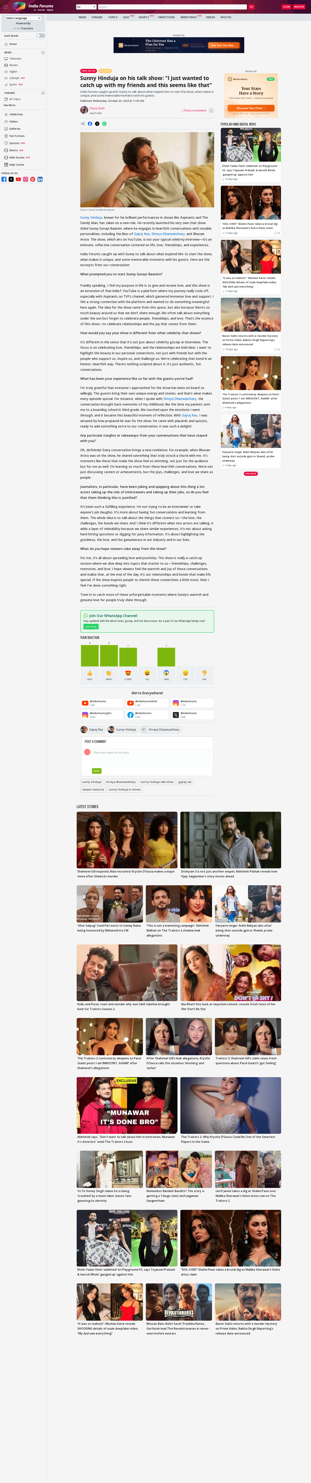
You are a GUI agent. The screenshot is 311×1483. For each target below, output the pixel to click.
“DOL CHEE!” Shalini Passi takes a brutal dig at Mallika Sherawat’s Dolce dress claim (250, 226)
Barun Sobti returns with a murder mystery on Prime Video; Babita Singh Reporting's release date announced (250, 340)
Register (299, 6)
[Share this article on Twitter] (97, 123)
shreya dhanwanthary (121, 782)
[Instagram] (25, 179)
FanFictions (166, 17)
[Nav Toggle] (5, 7)
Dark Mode (11, 35)
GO (251, 6)
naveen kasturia (93, 789)
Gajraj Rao (142, 234)
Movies (13, 65)
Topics (112, 17)
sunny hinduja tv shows (125, 789)
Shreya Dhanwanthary (168, 234)
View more (250, 473)
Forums (9, 93)
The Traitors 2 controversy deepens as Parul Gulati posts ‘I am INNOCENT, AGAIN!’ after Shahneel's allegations (250, 399)
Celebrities (16, 114)
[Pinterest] (32, 179)
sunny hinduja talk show (156, 782)
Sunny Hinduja (91, 217)
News (8, 52)
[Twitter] (11, 179)
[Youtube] (18, 179)
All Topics (15, 99)
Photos (226, 17)
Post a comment (195, 110)
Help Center (16, 165)
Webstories (189, 17)
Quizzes (14, 143)
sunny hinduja (91, 782)
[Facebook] (3, 179)
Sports (13, 84)
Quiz (126, 17)
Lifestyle (14, 78)
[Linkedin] (39, 179)
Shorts (13, 150)
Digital (13, 71)
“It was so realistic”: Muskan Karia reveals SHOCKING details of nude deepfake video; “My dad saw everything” (249, 282)
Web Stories (16, 157)
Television (15, 58)
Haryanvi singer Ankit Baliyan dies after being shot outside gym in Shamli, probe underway (248, 456)
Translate (26, 28)
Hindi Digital (89, 70)
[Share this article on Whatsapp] (104, 123)
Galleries (14, 129)
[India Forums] (33, 7)
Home (13, 44)
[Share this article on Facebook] (90, 123)
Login (286, 6)
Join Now (91, 626)
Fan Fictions (16, 136)
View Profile (96, 113)
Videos (13, 121)
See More (9, 105)
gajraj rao (185, 782)
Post (96, 771)
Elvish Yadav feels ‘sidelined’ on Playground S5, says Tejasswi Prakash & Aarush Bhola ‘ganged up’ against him (249, 170)
